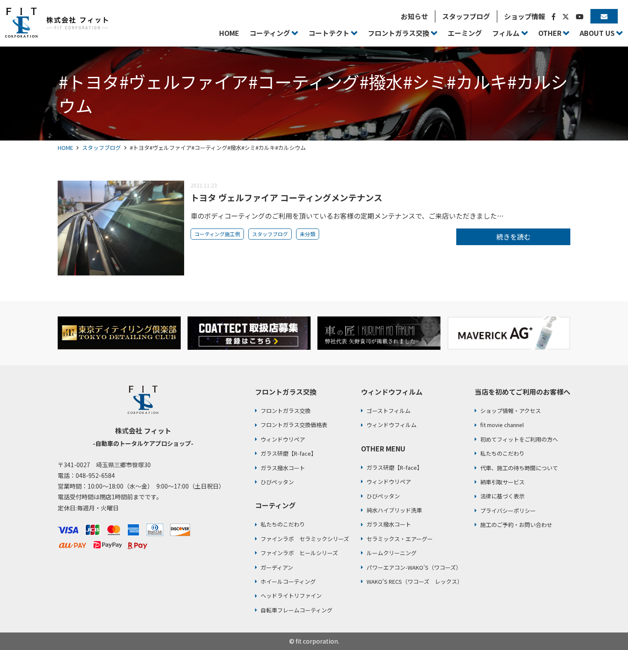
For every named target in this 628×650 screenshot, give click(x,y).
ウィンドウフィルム (392, 425)
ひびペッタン (277, 482)
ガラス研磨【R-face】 (289, 453)
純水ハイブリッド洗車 (394, 510)
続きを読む (513, 236)
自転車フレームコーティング (296, 610)
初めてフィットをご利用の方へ (519, 439)
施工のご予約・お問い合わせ (516, 525)
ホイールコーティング (288, 581)
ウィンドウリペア (283, 439)
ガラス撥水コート (283, 468)
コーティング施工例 (217, 233)
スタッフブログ (101, 147)
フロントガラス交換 (286, 411)
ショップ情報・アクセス (510, 411)
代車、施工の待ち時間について (519, 468)
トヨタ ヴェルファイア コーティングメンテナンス (286, 197)
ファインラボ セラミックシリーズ (305, 539)
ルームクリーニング (392, 553)
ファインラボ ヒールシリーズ (299, 553)
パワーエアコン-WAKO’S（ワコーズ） (414, 567)
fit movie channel (502, 425)
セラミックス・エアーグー (400, 539)
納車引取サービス (502, 482)
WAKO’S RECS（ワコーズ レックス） (415, 581)
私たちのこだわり (283, 524)
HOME (65, 147)
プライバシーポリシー (508, 511)
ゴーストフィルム (389, 411)
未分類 (307, 233)
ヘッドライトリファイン (291, 595)
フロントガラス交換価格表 (294, 425)
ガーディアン (277, 567)
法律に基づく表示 (502, 496)
